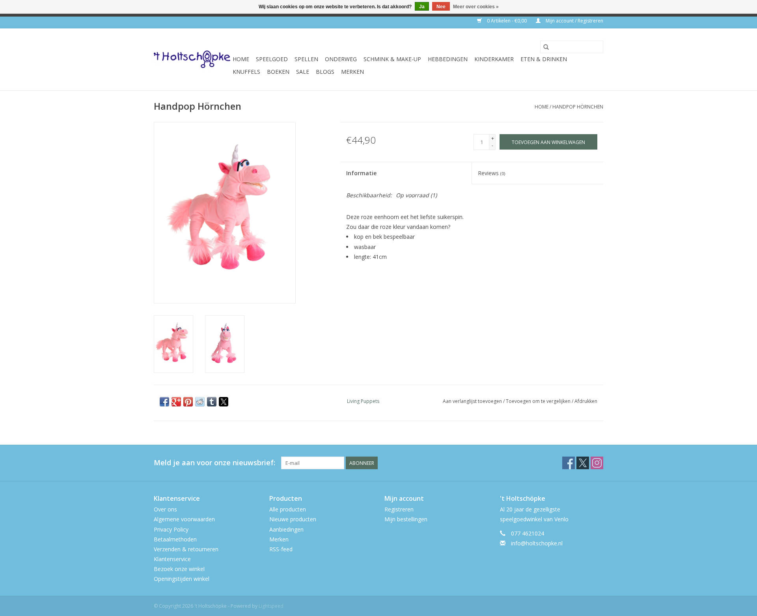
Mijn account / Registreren (573, 20)
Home (241, 59)
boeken (278, 71)
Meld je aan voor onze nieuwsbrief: (214, 463)
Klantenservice (172, 559)
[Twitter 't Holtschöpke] (582, 463)
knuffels (246, 71)
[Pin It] (188, 401)
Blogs (325, 71)
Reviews (491, 173)
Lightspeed (271, 606)
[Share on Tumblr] (211, 401)
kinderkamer (494, 59)
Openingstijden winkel (181, 578)
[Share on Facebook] (164, 401)
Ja (422, 6)
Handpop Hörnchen (577, 106)
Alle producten (287, 509)
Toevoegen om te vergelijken (539, 401)
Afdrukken (585, 401)
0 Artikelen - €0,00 (507, 20)
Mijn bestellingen (405, 519)
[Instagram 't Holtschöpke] (597, 463)
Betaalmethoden (175, 539)
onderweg (341, 59)
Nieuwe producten (292, 519)
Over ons (165, 509)
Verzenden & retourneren (186, 549)
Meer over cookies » (476, 6)
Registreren (399, 509)
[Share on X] (223, 401)
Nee (441, 6)
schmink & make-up (392, 59)
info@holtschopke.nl (537, 543)
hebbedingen (448, 59)
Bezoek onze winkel (179, 569)
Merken (352, 71)
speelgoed (272, 59)
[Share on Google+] (176, 401)
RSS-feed (281, 549)
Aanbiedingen (286, 529)
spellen (306, 59)
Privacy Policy (171, 529)
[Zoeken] (546, 47)
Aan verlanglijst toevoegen (473, 401)
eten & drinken (543, 59)
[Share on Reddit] (200, 401)
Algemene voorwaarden (184, 519)
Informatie (361, 173)
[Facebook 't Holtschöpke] (568, 463)
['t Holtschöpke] (192, 59)
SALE (302, 71)
